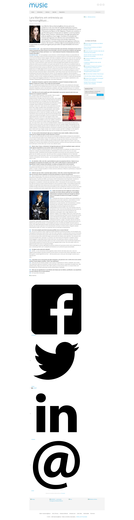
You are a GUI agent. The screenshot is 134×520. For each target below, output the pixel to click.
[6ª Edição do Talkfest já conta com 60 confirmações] (94, 59)
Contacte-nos (72, 513)
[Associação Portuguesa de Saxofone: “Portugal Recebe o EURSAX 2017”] (94, 67)
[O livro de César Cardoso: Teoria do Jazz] (94, 73)
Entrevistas (39, 12)
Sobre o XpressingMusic (45, 513)
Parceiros (92, 513)
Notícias (47, 12)
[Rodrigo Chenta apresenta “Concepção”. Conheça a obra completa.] (94, 79)
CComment (63, 493)
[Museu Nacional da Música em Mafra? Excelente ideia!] (94, 44)
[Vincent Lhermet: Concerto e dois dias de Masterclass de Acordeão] (94, 51)
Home (32, 12)
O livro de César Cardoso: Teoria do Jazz (93, 76)
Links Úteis (79, 513)
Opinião (54, 12)
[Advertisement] (55, 280)
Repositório (62, 12)
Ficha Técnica (55, 513)
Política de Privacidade (82, 516)
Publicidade (86, 513)
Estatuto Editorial (64, 513)
